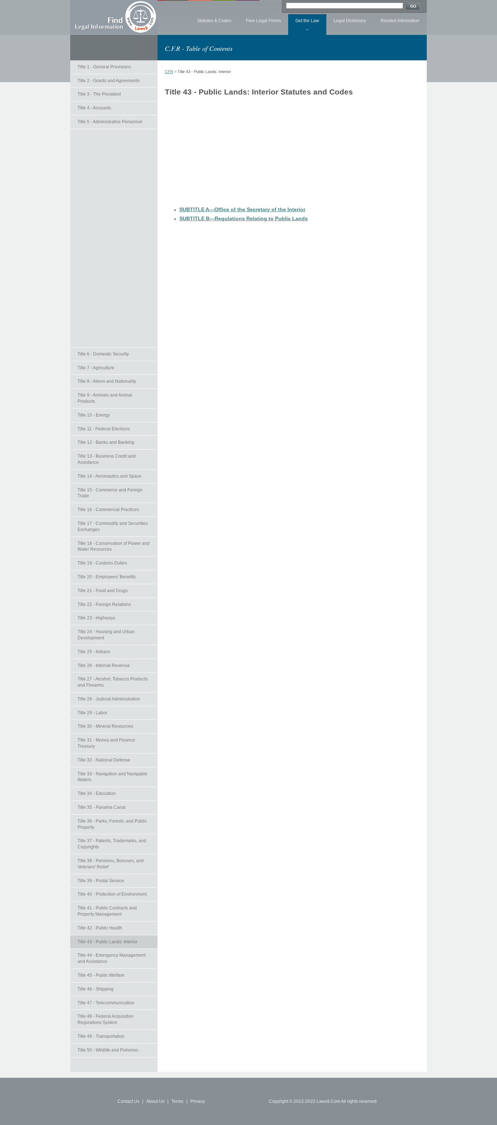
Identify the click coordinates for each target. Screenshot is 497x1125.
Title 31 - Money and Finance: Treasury (106, 743)
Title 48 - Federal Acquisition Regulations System (105, 1019)
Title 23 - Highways (96, 617)
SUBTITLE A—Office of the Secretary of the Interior (242, 209)
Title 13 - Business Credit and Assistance (106, 459)
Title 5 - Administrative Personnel (109, 121)
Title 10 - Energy (93, 415)
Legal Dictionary (350, 20)
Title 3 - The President (99, 94)
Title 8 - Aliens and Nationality (106, 381)
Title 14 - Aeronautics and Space (109, 476)
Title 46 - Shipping (95, 989)
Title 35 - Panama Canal (101, 807)
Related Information (400, 20)
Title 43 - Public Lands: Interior (107, 941)
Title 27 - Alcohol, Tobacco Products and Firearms (112, 682)
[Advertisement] (114, 238)
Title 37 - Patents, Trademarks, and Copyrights (111, 843)
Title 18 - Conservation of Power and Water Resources (113, 546)
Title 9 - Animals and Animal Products (104, 398)
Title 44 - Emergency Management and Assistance (111, 958)
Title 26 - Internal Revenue (103, 665)
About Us (155, 1101)
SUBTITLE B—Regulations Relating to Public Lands (243, 218)
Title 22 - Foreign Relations (104, 604)
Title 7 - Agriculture (95, 367)
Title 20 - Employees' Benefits (106, 576)
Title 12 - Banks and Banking (105, 442)
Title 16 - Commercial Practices (108, 509)
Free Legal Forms (263, 20)
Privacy (197, 1101)
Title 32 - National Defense (103, 760)
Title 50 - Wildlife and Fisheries (107, 1050)
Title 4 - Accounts (94, 108)
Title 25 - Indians (93, 651)
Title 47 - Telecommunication (105, 1002)
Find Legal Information (114, 17)
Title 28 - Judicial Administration (108, 699)
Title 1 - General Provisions (104, 66)
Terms (177, 1101)
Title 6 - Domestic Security (103, 354)
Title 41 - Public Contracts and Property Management (107, 911)
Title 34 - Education (96, 793)
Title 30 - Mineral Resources (105, 726)
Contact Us (128, 1101)
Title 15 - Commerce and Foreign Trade (110, 493)
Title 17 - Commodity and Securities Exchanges (112, 526)
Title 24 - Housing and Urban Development (106, 634)
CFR (169, 71)
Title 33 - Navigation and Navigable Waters (112, 777)
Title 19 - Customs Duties (102, 563)
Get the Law (307, 20)
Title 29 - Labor (92, 712)
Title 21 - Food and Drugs (102, 590)
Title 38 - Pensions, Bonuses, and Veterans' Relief (110, 863)
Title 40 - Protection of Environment (112, 894)
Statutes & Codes (214, 20)
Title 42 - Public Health (99, 928)
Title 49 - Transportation (100, 1036)
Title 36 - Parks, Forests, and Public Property (112, 824)
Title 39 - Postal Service (100, 880)
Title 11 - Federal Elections (103, 428)
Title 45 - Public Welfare (100, 975)
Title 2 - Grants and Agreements (108, 80)
